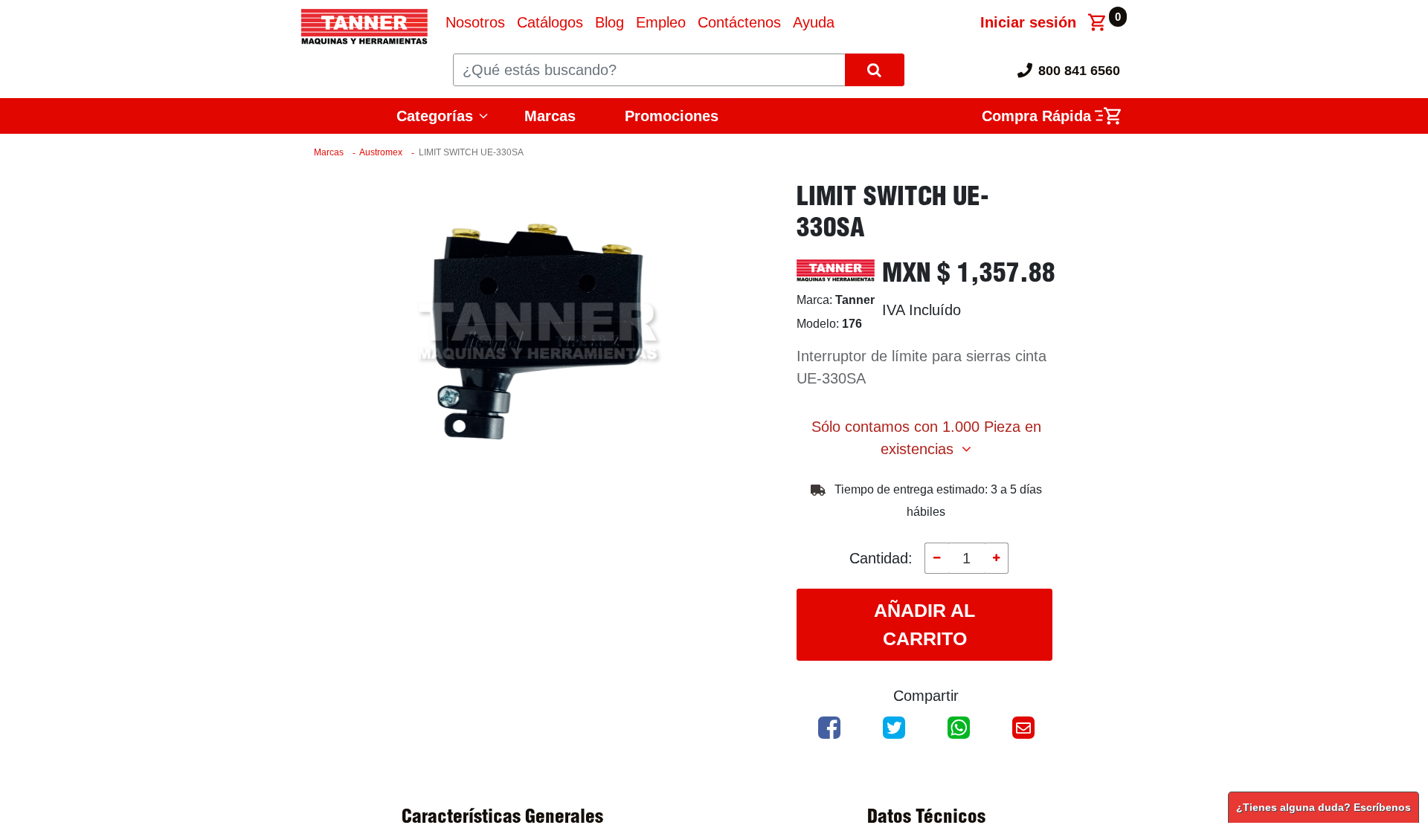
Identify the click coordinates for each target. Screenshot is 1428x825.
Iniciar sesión (1028, 22)
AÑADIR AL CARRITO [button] (924, 624)
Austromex (380, 152)
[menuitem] (475, 22)
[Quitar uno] (936, 558)
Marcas (550, 116)
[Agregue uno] (997, 558)
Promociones (671, 116)
